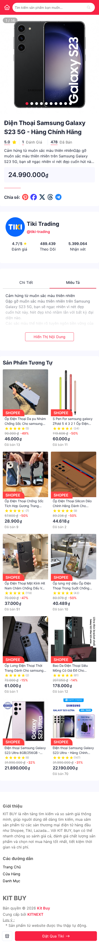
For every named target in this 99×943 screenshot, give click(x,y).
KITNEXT (35, 914)
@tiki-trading (38, 231)
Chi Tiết (26, 282)
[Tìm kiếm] (88, 7)
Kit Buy (43, 908)
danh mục (11, 881)
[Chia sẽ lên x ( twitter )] (42, 197)
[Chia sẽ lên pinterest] (25, 197)
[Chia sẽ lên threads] (50, 197)
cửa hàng (11, 874)
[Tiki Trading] (7, 936)
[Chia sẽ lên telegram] (58, 197)
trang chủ (12, 867)
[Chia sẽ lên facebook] (33, 197)
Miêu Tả (73, 282)
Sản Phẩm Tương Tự (28, 363)
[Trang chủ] (7, 7)
